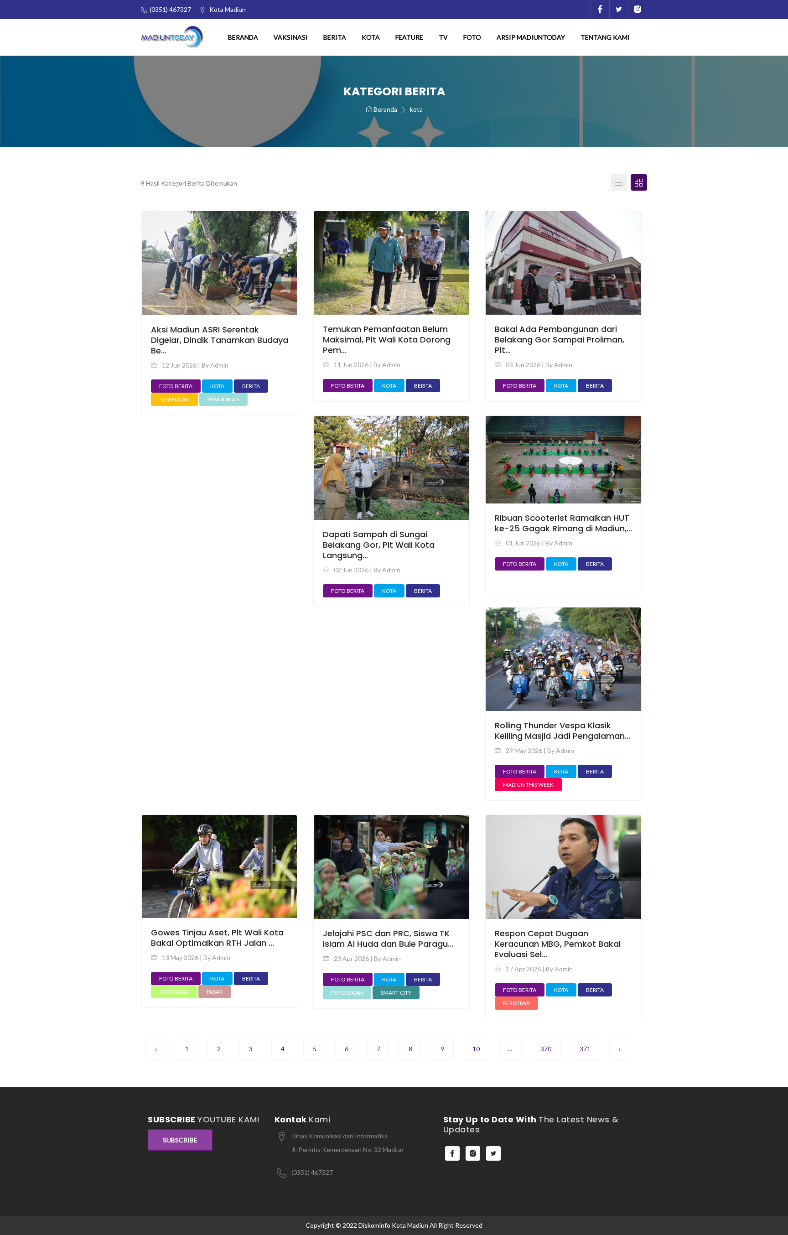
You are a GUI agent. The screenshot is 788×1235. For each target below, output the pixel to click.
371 (585, 1049)
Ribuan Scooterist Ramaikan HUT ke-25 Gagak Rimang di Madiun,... (563, 523)
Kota (371, 37)
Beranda (243, 37)
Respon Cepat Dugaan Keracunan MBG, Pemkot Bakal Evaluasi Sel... (558, 944)
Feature (409, 37)
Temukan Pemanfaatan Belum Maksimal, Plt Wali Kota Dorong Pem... (387, 339)
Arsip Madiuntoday (531, 37)
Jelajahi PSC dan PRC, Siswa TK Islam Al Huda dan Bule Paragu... (388, 939)
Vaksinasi (291, 37)
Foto (472, 37)
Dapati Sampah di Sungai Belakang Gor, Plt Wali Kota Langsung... (379, 545)
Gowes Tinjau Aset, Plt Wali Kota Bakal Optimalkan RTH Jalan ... (217, 938)
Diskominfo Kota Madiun (393, 1225)
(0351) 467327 (312, 1172)
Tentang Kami (605, 37)
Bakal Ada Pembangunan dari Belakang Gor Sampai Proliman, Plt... (559, 339)
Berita (334, 37)
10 (476, 1049)
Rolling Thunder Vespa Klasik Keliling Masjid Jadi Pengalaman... (562, 731)
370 (545, 1049)
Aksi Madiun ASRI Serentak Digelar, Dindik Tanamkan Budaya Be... (219, 340)
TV (443, 37)
